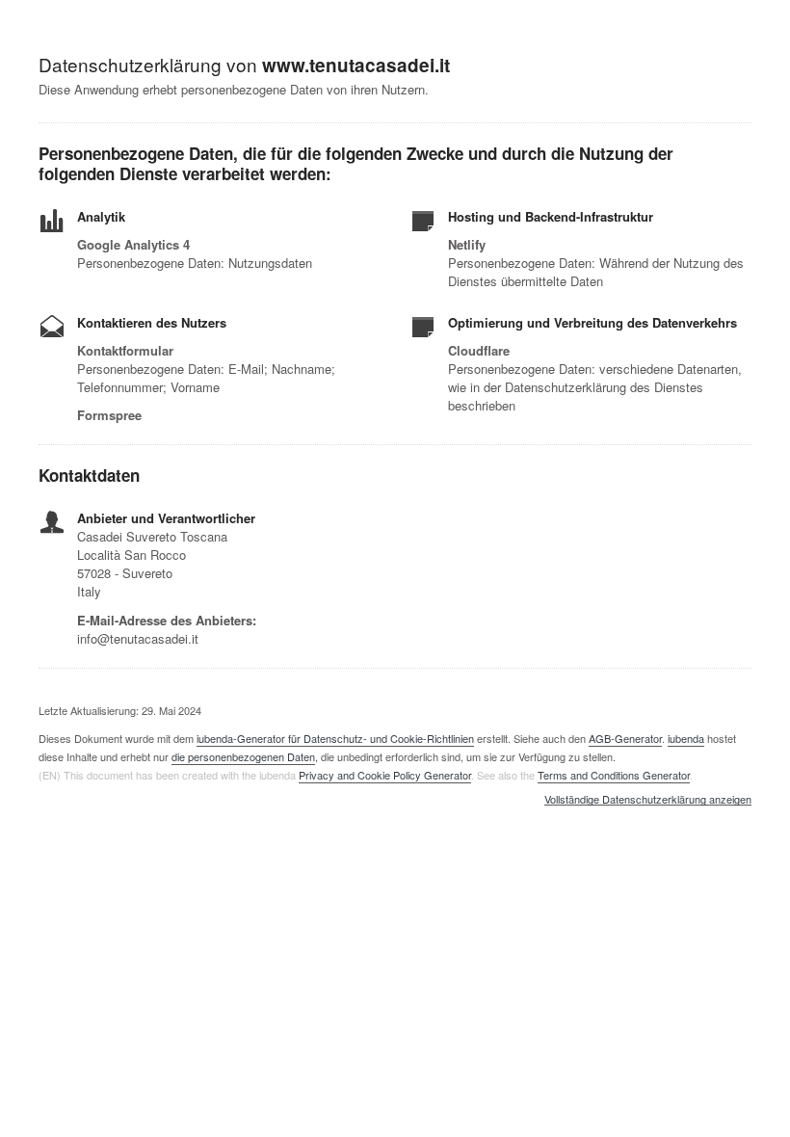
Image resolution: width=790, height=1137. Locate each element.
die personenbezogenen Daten (243, 756)
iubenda (686, 738)
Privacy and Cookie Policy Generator (385, 774)
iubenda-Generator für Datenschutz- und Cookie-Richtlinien (335, 738)
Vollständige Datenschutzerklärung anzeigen (647, 800)
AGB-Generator (625, 738)
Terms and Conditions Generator (614, 774)
